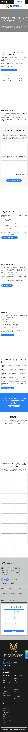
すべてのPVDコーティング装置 (14, 180)
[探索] (11, 6)
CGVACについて (6, 685)
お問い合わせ (5, 700)
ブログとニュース (6, 697)
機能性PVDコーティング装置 (7, 717)
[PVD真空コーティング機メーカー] (7, 6)
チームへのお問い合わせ (14, 406)
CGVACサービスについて (7, 388)
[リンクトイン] (6, 2)
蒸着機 (4, 714)
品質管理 (5, 693)
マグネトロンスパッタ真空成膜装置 (7, 711)
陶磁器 (15, 685)
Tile (15, 687)
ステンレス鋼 (16, 689)
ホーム (11, 24)
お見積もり (16, 6)
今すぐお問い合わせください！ (8, 70)
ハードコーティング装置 (7, 721)
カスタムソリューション (7, 688)
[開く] (21, 6)
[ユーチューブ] (2, 2)
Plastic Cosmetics (17, 696)
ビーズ (15, 682)
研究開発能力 (5, 691)
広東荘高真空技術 (8, 729)
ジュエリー (16, 680)
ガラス (15, 691)
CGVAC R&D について (7, 285)
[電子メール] (26, 654)
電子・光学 (16, 698)
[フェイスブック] (4, 2)
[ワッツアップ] (26, 651)
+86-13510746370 (13, 579)
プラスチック (16, 694)
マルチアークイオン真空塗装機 (7, 707)
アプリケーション (6, 682)
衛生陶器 (16, 678)
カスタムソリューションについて (9, 237)
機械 (4, 680)
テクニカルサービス (7, 695)
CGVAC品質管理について (7, 335)
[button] (14, 589)
